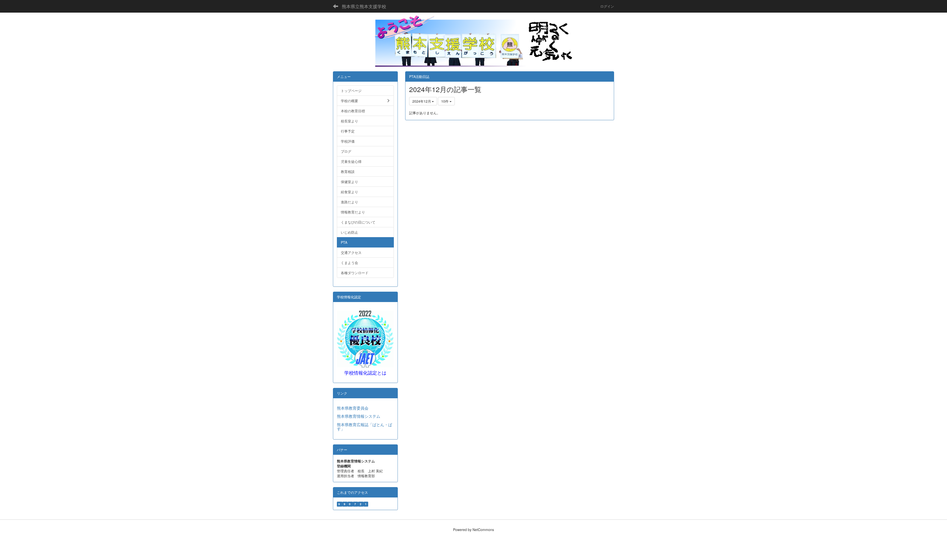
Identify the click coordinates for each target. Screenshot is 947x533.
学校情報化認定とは (365, 373)
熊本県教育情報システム (358, 416)
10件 (445, 101)
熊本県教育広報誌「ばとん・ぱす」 (364, 427)
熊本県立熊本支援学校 (364, 6)
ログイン (607, 6)
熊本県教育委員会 (352, 408)
